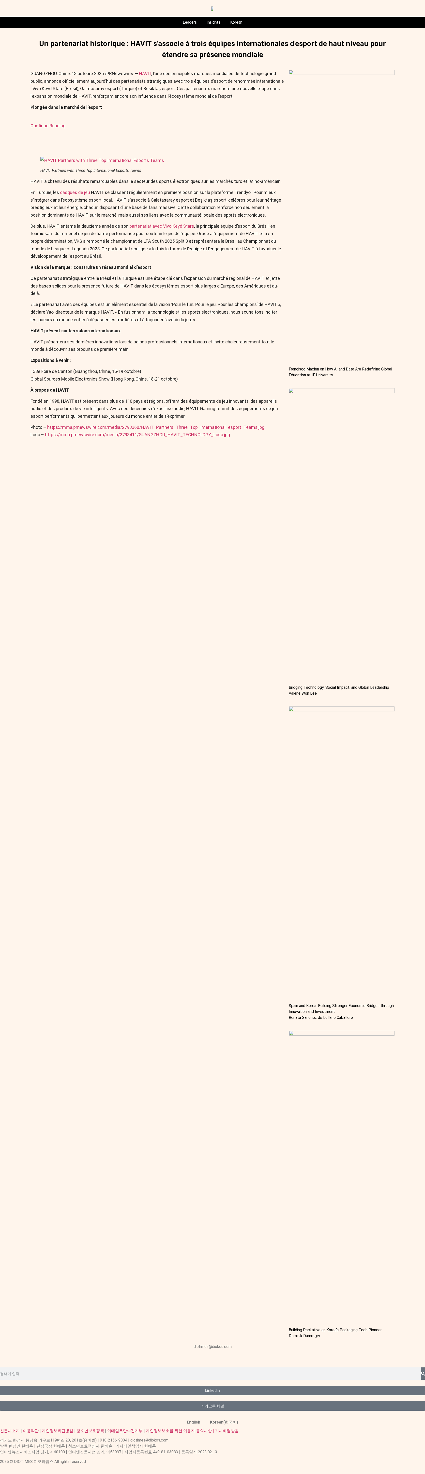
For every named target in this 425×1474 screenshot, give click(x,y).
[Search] (423, 1373)
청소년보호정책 (90, 1430)
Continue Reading (47, 125)
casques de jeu (75, 192)
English (193, 1422)
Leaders (190, 22)
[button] (102, 160)
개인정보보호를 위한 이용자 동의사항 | (180, 1430)
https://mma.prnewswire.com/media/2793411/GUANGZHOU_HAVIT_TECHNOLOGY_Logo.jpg (137, 434)
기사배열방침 (227, 1430)
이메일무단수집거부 (125, 1430)
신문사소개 (10, 1430)
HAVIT (145, 73)
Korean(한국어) (224, 1422)
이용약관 (31, 1430)
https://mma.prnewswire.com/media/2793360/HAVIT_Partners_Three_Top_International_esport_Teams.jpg (155, 427)
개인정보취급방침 (57, 1430)
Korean (236, 22)
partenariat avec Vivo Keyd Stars (161, 226)
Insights (213, 22)
